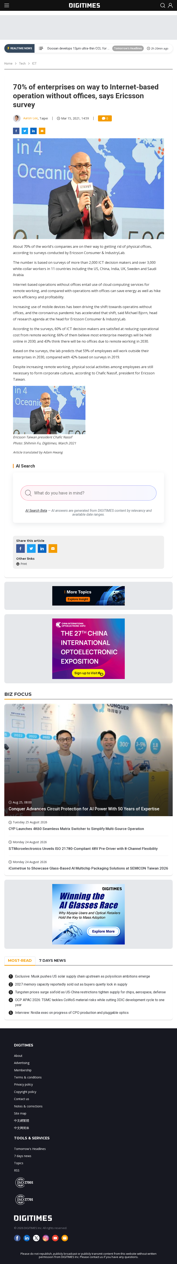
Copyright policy (25, 1092)
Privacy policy (23, 1084)
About (18, 1056)
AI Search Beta (36, 511)
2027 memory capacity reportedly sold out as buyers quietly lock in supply (71, 984)
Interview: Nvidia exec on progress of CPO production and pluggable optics (72, 1013)
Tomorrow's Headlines (128, 48)
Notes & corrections (28, 1106)
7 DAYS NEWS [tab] (52, 960)
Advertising (21, 1063)
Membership (23, 1070)
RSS (16, 1170)
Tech (22, 63)
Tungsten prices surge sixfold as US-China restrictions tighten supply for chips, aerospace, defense (90, 992)
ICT (34, 63)
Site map (20, 1113)
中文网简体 (21, 1128)
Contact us (21, 1099)
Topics (18, 1163)
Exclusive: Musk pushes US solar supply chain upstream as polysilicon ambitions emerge (82, 976)
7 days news (22, 1156)
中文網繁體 (21, 1120)
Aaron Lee (30, 118)
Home (8, 63)
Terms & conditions (28, 1077)
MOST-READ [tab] (20, 960)
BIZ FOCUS (18, 694)
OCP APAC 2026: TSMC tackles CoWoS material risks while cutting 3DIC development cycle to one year (89, 1002)
